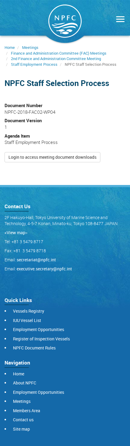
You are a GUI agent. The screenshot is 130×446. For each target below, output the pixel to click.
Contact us (23, 419)
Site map (21, 429)
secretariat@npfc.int (36, 260)
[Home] (65, 22)
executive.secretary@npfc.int (44, 269)
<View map (15, 232)
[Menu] (118, 19)
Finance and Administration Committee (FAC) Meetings (58, 53)
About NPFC (24, 383)
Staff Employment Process (34, 64)
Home (10, 47)
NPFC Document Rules (34, 348)
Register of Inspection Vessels (41, 339)
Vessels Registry (28, 311)
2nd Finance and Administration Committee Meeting (56, 58)
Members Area (26, 410)
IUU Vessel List (27, 320)
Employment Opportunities (38, 329)
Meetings (30, 47)
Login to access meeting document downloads (52, 157)
